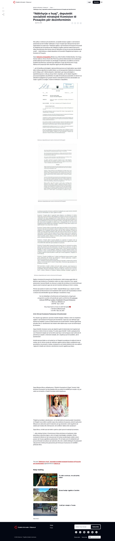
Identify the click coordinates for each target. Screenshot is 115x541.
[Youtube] (84, 532)
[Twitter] (76, 532)
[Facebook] (92, 532)
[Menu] (102, 2)
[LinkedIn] (80, 532)
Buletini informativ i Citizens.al (40, 7)
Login (89, 2)
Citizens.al (57, 463)
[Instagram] (96, 532)
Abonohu (96, 2)
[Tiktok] (88, 532)
